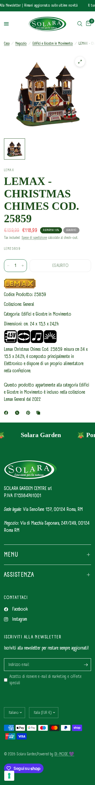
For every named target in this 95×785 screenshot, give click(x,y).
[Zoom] (80, 62)
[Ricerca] (79, 24)
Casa (7, 44)
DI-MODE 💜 (64, 754)
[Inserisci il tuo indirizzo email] (85, 664)
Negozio (21, 44)
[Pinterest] (29, 413)
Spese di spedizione (34, 238)
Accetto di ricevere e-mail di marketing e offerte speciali (46, 680)
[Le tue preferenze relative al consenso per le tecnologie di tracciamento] (9, 776)
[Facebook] (7, 413)
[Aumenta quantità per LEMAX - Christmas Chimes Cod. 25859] (23, 266)
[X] (18, 413)
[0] (87, 24)
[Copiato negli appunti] (39, 413)
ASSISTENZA (19, 575)
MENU (11, 555)
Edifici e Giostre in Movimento (52, 44)
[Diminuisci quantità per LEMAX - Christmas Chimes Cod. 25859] (8, 266)
